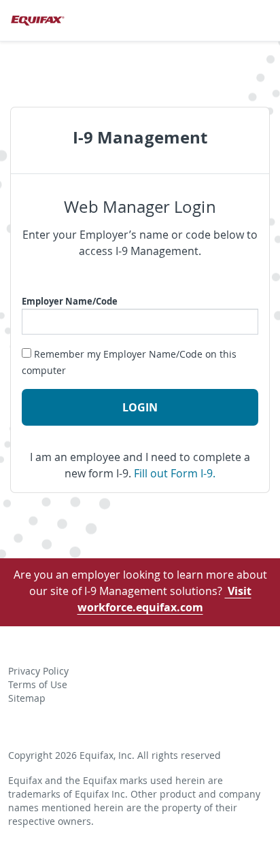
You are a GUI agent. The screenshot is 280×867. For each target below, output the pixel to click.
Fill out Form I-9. (174, 473)
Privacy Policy (38, 671)
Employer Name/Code (70, 301)
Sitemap (27, 698)
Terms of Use (37, 685)
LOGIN (140, 407)
